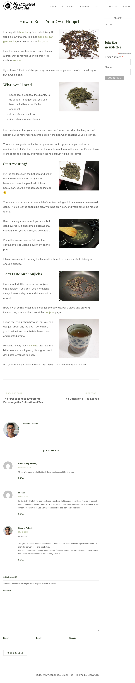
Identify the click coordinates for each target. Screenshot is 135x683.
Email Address (114, 57)
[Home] (19, 9)
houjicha (43, 41)
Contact (127, 6)
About (98, 6)
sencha (17, 60)
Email (39, 638)
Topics (53, 6)
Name (6, 638)
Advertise (112, 6)
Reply (21, 478)
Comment (7, 590)
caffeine (33, 345)
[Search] (129, 23)
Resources (68, 6)
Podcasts (84, 6)
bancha (23, 32)
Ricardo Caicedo (30, 423)
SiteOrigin (93, 674)
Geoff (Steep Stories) (27, 463)
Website (72, 638)
